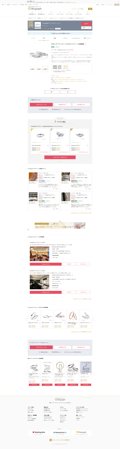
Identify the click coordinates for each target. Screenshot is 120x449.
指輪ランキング (79, 412)
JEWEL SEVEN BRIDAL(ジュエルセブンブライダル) (60, 377)
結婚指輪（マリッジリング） (42, 18)
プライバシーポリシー (80, 416)
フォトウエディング (109, 4)
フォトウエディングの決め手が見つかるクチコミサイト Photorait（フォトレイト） (81, 434)
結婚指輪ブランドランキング (82, 410)
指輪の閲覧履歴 (31, 420)
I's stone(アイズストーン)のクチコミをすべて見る (81, 212)
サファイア (84, 81)
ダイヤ (56, 81)
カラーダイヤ (61, 81)
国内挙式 (97, 4)
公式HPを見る (34, 384)
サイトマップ (62, 418)
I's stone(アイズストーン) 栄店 (81, 177)
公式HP (71, 49)
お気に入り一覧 (15, 4)
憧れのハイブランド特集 (49, 420)
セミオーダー (59, 82)
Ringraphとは (62, 416)
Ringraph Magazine (48, 416)
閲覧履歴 (22, 4)
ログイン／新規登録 (6, 4)
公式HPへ (86, 23)
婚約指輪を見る (81, 104)
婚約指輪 (41, 14)
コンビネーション (80, 79)
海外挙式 (102, 4)
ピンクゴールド (73, 79)
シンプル (57, 75)
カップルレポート (76, 38)
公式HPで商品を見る (43, 152)
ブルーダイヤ (72, 81)
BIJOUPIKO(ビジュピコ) (46, 376)
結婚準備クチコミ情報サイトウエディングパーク (38, 434)
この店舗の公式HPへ (45, 264)
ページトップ (87, 396)
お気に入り (30, 416)
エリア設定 (36, 4)
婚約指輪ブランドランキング (82, 408)
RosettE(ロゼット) (71, 376)
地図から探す (30, 412)
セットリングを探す (48, 412)
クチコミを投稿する (64, 410)
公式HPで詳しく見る (41, 104)
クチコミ (60, 14)
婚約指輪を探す (47, 408)
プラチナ (55, 79)
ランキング (51, 14)
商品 (44, 38)
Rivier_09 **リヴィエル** (76, 145)
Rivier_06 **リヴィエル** (37, 145)
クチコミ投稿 (29, 4)
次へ (68, 91)
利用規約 (78, 418)
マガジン (87, 14)
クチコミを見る (63, 408)
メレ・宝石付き (68, 77)
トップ (33, 38)
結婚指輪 (116, 4)
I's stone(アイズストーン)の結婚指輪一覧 (67, 18)
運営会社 (62, 421)
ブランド (69, 14)
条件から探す (30, 408)
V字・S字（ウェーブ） (59, 77)
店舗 (55, 38)
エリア (78, 14)
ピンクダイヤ (66, 81)
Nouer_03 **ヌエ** (56, 145)
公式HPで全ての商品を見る (60, 157)
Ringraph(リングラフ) (32, 18)
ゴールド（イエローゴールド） (64, 79)
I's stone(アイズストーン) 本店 (49, 177)
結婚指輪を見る (62, 104)
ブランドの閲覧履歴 (32, 418)
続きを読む (54, 186)
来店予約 (69, 264)
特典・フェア (87, 38)
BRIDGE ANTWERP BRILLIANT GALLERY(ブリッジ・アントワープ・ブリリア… (34, 377)
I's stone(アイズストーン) (53, 18)
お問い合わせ (83, 264)
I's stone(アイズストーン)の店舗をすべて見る (82, 298)
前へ (52, 91)
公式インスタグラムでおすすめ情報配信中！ (61, 440)
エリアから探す (31, 410)
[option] (34, 319)
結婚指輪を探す (47, 410)
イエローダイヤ (79, 81)
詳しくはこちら (73, 2)
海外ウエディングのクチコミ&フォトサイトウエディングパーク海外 (60, 434)
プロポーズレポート (48, 418)
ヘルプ (77, 420)
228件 (53, 28)
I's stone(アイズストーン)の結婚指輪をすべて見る (81, 331)
